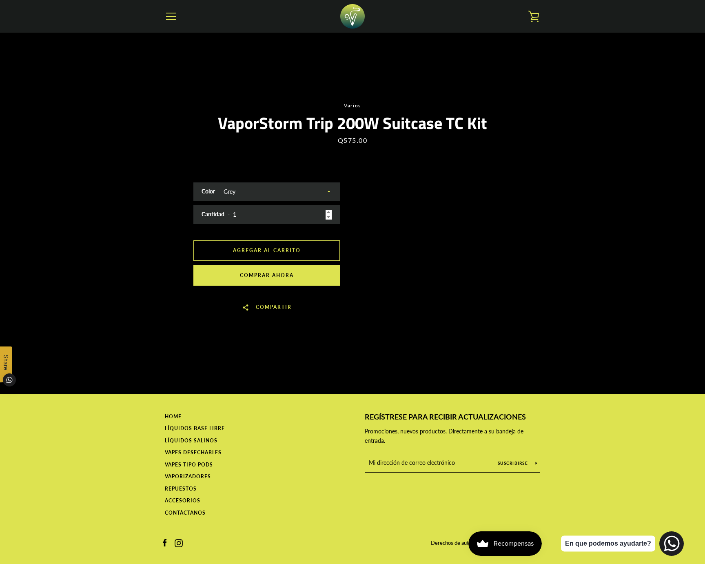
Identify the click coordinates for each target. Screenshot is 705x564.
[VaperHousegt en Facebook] (165, 542)
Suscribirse (513, 463)
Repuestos (181, 489)
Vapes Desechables (193, 452)
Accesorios (182, 500)
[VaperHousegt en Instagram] (179, 542)
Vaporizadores (188, 476)
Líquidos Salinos (191, 440)
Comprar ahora (267, 275)
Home (173, 416)
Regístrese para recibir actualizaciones (445, 416)
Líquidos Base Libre (195, 428)
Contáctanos (185, 513)
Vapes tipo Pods (189, 465)
